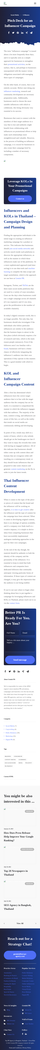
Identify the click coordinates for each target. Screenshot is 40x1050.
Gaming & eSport (10, 984)
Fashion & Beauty (10, 981)
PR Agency (28, 763)
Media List (10, 1024)
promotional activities (16, 64)
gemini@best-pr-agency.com (20, 955)
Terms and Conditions (15, 1048)
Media (21, 763)
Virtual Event (26, 989)
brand (6, 349)
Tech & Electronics (10, 995)
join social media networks (19, 248)
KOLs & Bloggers (10, 763)
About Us (28, 1010)
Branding (8, 756)
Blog (8, 1010)
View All (20, 923)
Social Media (15, 15)
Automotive (8, 973)
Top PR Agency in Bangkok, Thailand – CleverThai (20, 1040)
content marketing (18, 469)
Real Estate (7, 989)
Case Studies (29, 1024)
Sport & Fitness (9, 992)
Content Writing (10, 759)
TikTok (25, 285)
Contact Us (10, 1034)
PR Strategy (9, 766)
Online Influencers (28, 984)
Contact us (20, 199)
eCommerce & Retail (11, 978)
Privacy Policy (27, 1048)
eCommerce (22, 759)
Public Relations (27, 849)
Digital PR (29, 811)
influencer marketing (12, 91)
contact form (14, 603)
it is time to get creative (20, 510)
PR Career (28, 1013)
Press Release (26, 992)
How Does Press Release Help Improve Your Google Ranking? (18, 836)
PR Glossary (11, 1020)
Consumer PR (18, 756)
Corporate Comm (27, 981)
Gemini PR (19, 278)
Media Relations (27, 978)
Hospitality (7, 986)
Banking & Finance (10, 975)
